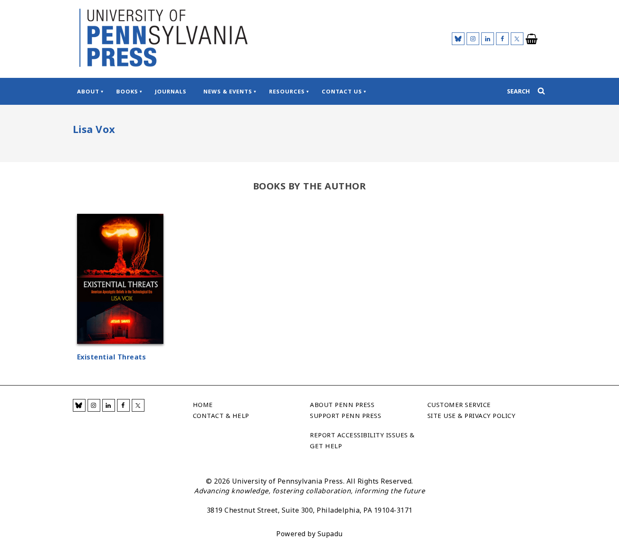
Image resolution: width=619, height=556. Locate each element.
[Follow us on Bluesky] (458, 38)
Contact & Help (221, 415)
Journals (171, 91)
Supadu (330, 533)
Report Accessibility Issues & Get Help (362, 440)
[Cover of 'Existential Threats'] (120, 280)
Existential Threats (111, 357)
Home (203, 404)
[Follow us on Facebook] (502, 38)
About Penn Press (342, 404)
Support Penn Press (345, 415)
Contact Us (342, 91)
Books (127, 91)
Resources (287, 91)
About (88, 91)
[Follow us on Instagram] (473, 38)
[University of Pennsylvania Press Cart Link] (531, 39)
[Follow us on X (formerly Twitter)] (517, 38)
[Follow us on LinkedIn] (487, 38)
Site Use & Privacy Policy (471, 415)
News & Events (227, 91)
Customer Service (459, 404)
